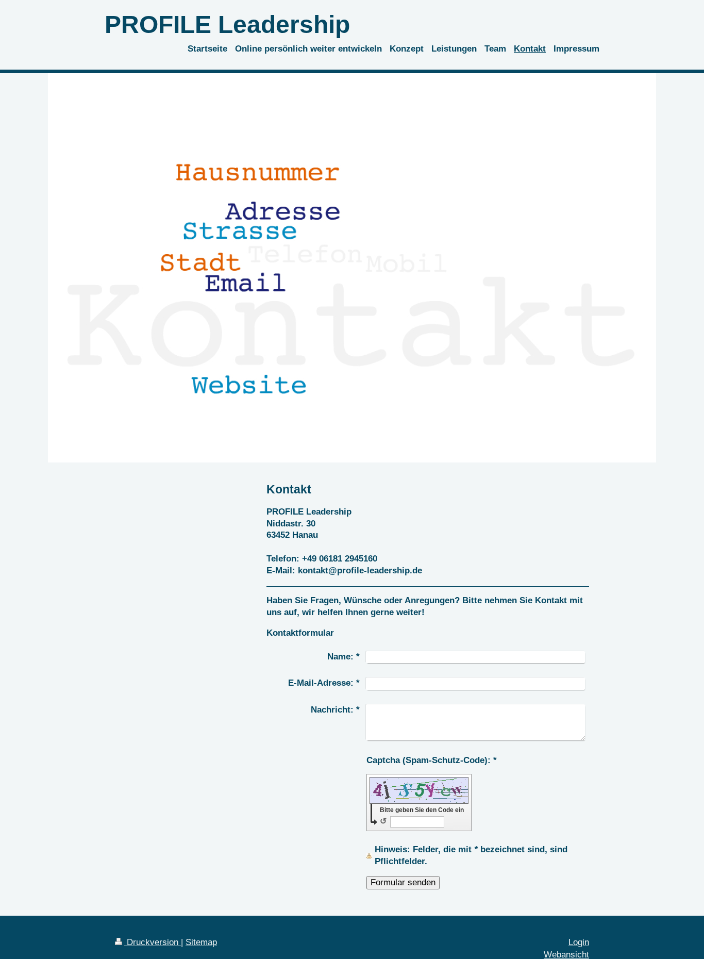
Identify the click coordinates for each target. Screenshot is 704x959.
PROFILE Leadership (227, 24)
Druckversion (152, 942)
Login (578, 942)
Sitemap (201, 942)
